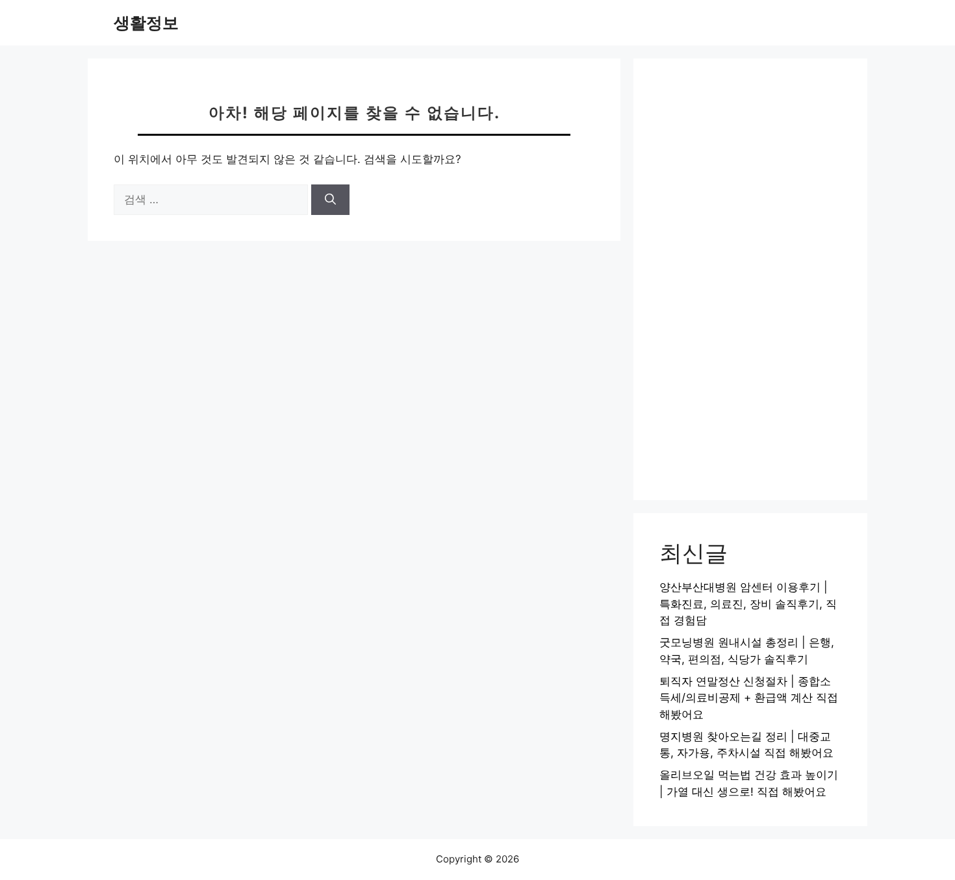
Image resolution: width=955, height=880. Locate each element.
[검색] (330, 200)
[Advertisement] (750, 279)
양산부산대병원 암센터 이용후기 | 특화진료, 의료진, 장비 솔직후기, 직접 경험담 (748, 604)
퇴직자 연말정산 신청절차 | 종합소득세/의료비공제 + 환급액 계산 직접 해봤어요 (748, 698)
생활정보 (146, 22)
